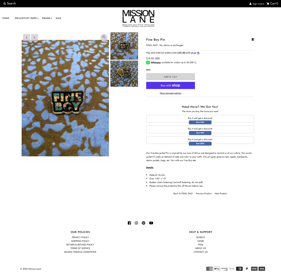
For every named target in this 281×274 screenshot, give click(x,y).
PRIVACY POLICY (80, 237)
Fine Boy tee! (190, 160)
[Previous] (26, 37)
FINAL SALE (187, 193)
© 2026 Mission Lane (30, 268)
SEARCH (200, 237)
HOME (5, 18)
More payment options (170, 93)
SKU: (148, 69)
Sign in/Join (257, 3)
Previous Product (203, 193)
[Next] (34, 37)
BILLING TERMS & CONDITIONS (80, 252)
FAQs (200, 244)
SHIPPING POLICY (80, 241)
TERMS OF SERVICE (80, 248)
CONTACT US (200, 252)
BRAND (46, 18)
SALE (58, 18)
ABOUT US (200, 248)
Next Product (221, 193)
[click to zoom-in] (103, 37)
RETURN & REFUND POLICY (80, 244)
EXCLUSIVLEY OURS (26, 18)
